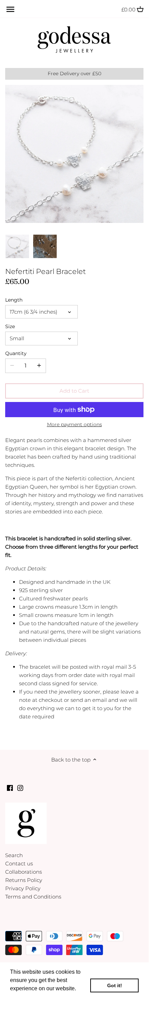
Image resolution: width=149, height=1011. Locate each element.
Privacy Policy (22, 888)
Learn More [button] (25, 998)
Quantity (16, 353)
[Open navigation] (10, 9)
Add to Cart (74, 390)
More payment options (74, 424)
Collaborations (23, 871)
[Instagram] (20, 787)
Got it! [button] (114, 985)
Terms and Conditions (33, 896)
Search (14, 855)
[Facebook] (10, 787)
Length (13, 300)
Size (10, 326)
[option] (17, 246)
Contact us (19, 863)
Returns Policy (23, 880)
